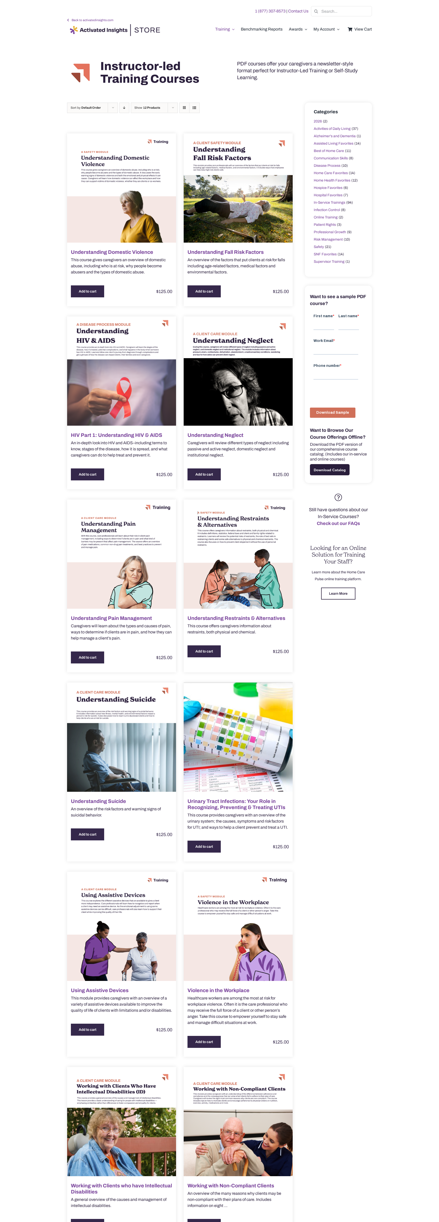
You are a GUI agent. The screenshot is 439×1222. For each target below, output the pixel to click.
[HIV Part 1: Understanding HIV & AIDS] (121, 371)
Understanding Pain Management (111, 618)
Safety (319, 247)
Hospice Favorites (328, 188)
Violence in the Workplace (218, 990)
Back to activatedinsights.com (92, 20)
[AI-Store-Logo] (114, 26)
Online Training (326, 217)
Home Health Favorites (332, 180)
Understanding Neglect (215, 435)
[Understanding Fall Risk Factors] (238, 188)
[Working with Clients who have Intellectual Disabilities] (121, 1121)
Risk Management (328, 239)
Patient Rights (325, 225)
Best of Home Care (329, 151)
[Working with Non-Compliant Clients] (238, 1121)
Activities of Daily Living (332, 129)
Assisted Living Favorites (333, 143)
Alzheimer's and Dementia (335, 136)
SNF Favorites (325, 254)
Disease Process (327, 166)
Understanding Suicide (98, 801)
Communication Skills (331, 158)
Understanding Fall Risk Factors (225, 252)
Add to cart (87, 291)
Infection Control (327, 210)
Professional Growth (330, 232)
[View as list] (194, 108)
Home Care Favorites (331, 173)
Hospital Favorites (328, 195)
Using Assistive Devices (100, 990)
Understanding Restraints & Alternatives (236, 618)
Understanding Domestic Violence (112, 252)
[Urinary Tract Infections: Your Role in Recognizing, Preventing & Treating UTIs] (238, 737)
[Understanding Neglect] (238, 371)
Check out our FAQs (338, 523)
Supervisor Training (329, 261)
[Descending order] (124, 108)
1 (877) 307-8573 (270, 11)
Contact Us (298, 11)
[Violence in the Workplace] (238, 926)
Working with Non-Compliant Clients (230, 1185)
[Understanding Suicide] (121, 737)
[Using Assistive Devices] (121, 926)
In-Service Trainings (329, 202)
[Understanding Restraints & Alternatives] (238, 554)
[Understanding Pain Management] (121, 554)
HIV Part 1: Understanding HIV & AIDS (116, 435)
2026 (318, 121)
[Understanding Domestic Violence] (121, 188)
